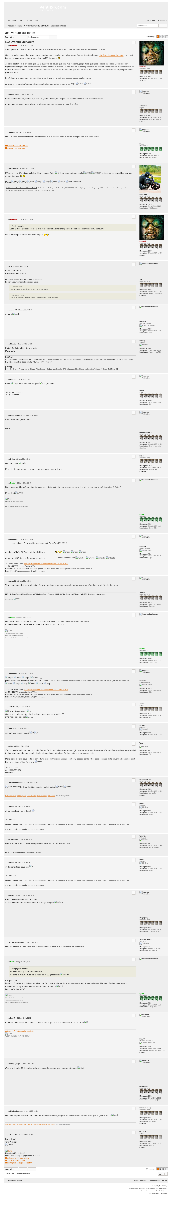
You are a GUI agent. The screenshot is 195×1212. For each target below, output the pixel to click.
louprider (142, 546)
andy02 (142, 592)
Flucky (141, 144)
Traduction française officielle (151, 1191)
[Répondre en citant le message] (133, 42)
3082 (149, 927)
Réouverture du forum (19, 33)
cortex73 (142, 321)
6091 (149, 1046)
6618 (149, 204)
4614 (149, 554)
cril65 (141, 803)
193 (149, 811)
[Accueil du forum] (21, 10)
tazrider (142, 725)
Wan (141, 743)
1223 (149, 1141)
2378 (149, 602)
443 (149, 348)
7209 (149, 524)
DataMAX (142, 67)
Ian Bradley (163, 1186)
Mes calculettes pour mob (15, 148)
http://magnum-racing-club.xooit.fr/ (18, 1163)
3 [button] (163, 37)
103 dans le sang (145, 939)
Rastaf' (142, 514)
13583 (150, 289)
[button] (166, 36)
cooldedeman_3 (145, 432)
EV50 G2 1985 (31, 796)
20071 (150, 154)
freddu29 (142, 1132)
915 (149, 947)
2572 (149, 442)
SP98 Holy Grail (21, 796)
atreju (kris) (143, 918)
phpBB (141, 1188)
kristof (141, 390)
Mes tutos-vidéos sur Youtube (16, 146)
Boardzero (143, 194)
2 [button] (160, 37)
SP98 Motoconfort (10, 796)
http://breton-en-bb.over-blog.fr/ (17, 1158)
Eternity (142, 341)
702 (149, 733)
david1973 (143, 106)
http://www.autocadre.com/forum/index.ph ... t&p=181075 (46, 564)
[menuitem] (20, 20)
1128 (149, 713)
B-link (141, 456)
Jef (140, 280)
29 (149, 843)
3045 (149, 789)
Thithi (141, 704)
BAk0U (142, 1039)
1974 (149, 115)
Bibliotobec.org (145, 779)
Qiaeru (164, 1191)
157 (149, 750)
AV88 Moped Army (42, 796)
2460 (149, 466)
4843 (149, 329)
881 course (51, 796)
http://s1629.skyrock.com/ (15, 1160)
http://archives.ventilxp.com (111, 55)
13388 (150, 76)
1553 (149, 400)
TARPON (142, 836)
